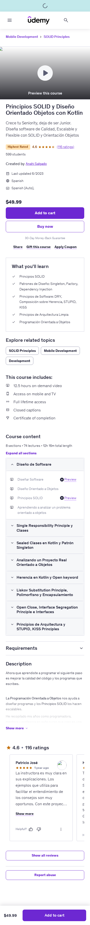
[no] (39, 829)
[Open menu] (9, 20)
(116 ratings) (65, 147)
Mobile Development (22, 36)
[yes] (31, 829)
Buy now (45, 226)
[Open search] (66, 20)
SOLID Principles (57, 36)
